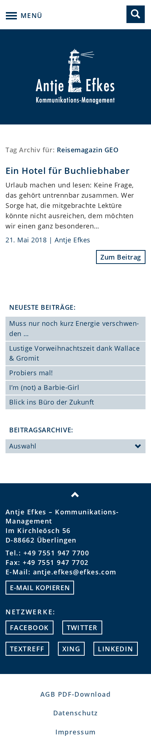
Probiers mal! (31, 372)
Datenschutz (75, 712)
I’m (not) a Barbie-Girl (44, 387)
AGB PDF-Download (75, 694)
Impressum (75, 731)
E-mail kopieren (40, 587)
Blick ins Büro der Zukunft (51, 402)
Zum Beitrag (120, 257)
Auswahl (23, 446)
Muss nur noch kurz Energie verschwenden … (74, 328)
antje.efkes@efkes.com (75, 571)
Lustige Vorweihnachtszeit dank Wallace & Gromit (74, 353)
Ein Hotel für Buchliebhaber (67, 170)
